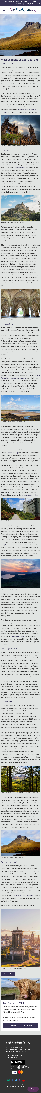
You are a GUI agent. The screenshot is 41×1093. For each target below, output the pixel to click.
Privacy (13, 1084)
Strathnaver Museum (18, 636)
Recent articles (8, 974)
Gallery (22, 1086)
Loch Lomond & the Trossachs (16, 545)
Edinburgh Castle (21, 167)
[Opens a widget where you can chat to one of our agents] (33, 1089)
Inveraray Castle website (30, 495)
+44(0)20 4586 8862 (17, 1055)
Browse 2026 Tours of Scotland (21, 1025)
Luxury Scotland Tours (13, 1086)
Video (24, 1084)
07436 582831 (35, 4)
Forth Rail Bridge (13, 453)
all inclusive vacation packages (22, 895)
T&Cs (8, 1084)
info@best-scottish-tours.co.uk (17, 2)
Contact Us (19, 1084)
